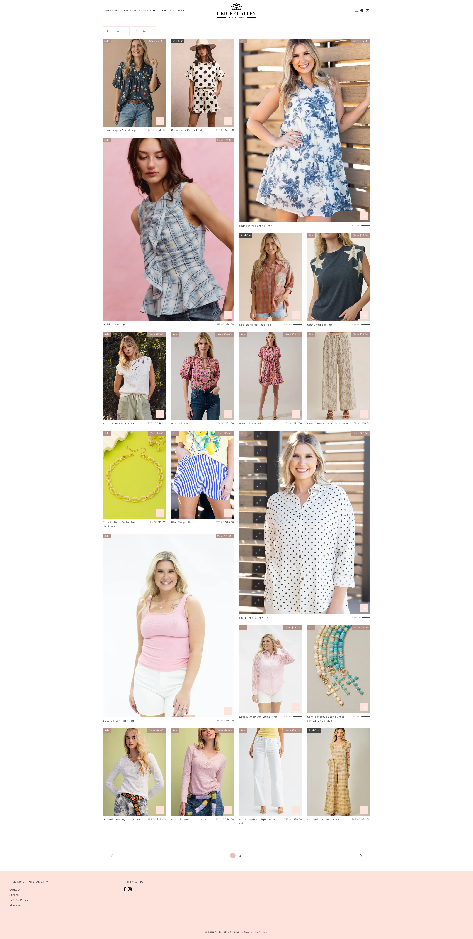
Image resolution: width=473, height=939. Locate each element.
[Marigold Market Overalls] (338, 772)
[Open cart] (367, 10)
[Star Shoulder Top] (338, 277)
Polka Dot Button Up (253, 617)
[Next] (361, 855)
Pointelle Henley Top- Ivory (121, 819)
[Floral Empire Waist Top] (134, 83)
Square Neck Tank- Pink (119, 720)
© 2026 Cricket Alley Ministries (223, 932)
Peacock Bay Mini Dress (255, 423)
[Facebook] (125, 889)
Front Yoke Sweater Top (119, 423)
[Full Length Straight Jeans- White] (270, 772)
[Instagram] (130, 889)
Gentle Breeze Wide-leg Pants (328, 423)
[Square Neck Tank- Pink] (168, 625)
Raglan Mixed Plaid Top (255, 324)
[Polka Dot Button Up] (304, 522)
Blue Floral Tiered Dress (255, 225)
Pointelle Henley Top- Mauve (190, 819)
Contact (15, 889)
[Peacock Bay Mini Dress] (270, 376)
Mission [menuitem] (111, 10)
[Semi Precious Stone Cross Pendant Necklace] (338, 669)
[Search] (356, 10)
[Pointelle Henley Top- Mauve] (202, 772)
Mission (14, 905)
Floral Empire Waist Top (119, 130)
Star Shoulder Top (319, 324)
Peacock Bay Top (183, 423)
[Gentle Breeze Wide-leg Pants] (338, 376)
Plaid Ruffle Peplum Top (119, 324)
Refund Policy (19, 900)
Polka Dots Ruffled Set (186, 130)
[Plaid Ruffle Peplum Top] (168, 229)
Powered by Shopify (256, 932)
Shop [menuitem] (128, 10)
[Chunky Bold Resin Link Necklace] (134, 475)
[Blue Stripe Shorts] (202, 475)
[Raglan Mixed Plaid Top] (270, 277)
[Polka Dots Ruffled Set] (202, 83)
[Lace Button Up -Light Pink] (270, 669)
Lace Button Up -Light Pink (258, 716)
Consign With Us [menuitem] (172, 10)
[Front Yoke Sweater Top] (134, 376)
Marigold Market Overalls (324, 819)
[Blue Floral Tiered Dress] (304, 130)
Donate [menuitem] (145, 10)
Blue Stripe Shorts (183, 522)
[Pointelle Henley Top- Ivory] (134, 772)
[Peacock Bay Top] (202, 376)
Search (14, 894)
